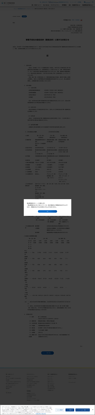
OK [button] (47, 211)
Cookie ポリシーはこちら (41, 413)
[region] (47, 410)
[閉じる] (92, 409)
